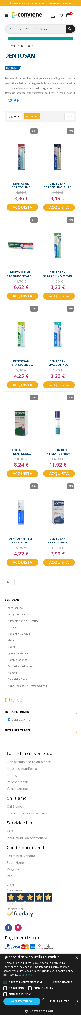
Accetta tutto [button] (21, 1001)
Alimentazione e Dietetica (23, 621)
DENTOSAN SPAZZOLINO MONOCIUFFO (21, 363)
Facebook (8, 927)
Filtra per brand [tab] (17, 711)
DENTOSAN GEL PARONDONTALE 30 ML (21, 275)
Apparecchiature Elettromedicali (27, 685)
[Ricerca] (70, 29)
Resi (10, 876)
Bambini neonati (18, 660)
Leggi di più (13, 100)
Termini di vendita (21, 856)
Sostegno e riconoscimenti (28, 813)
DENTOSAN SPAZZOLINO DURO (58, 185)
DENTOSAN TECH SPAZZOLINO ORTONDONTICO (21, 541)
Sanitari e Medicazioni (21, 666)
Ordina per (31, 116)
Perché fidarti (17, 782)
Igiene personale (18, 653)
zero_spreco (15, 608)
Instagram (18, 927)
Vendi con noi (17, 788)
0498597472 (17, 3)
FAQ (10, 831)
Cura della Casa (17, 679)
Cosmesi (13, 627)
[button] (40, 1011)
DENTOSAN (22, 719)
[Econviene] (27, 15)
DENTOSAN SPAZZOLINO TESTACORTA (57, 363)
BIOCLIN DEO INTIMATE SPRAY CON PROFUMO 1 (57, 452)
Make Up (13, 640)
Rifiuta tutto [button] (60, 1001)
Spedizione (15, 862)
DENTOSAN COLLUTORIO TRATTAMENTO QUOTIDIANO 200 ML (57, 541)
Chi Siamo (14, 806)
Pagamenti (15, 869)
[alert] (40, 984)
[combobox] (36, 29)
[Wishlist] (60, 15)
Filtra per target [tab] (17, 730)
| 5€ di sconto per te (31, 3)
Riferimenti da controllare (27, 838)
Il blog (12, 775)
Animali (12, 673)
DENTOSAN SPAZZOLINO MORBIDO (21, 186)
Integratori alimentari (21, 614)
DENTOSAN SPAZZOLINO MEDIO (57, 274)
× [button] (76, 957)
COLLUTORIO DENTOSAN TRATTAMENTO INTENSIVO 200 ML (21, 452)
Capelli (12, 647)
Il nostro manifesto (22, 768)
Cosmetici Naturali (19, 634)
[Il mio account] (53, 15)
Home (12, 46)
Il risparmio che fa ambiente (29, 762)
